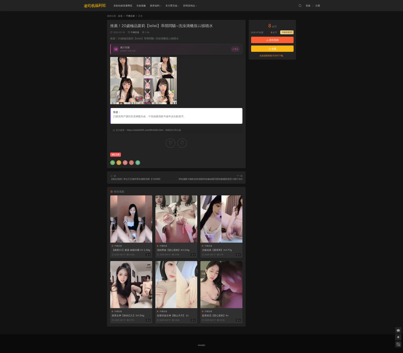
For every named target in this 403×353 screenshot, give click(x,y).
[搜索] (300, 5)
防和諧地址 (189, 5)
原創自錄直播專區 (123, 5)
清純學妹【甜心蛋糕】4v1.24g (173, 249)
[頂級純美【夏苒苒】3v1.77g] (221, 218)
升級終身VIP (287, 32)
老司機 (95, 5)
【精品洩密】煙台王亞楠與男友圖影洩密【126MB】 (135, 179)
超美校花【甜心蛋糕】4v (215, 315)
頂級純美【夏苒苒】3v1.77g (217, 249)
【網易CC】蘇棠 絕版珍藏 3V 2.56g (131, 249)
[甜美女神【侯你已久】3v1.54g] (131, 284)
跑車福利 (154, 5)
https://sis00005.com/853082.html (145, 130)
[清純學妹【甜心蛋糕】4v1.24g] (176, 218)
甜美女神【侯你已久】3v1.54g (128, 315)
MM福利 (201, 345)
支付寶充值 (171, 5)
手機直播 (135, 32)
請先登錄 (274, 39)
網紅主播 (115, 154)
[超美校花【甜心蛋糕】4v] (221, 284)
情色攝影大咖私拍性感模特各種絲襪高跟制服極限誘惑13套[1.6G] (210, 179)
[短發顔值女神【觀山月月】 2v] (176, 284)
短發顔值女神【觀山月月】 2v (173, 315)
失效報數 (141, 5)
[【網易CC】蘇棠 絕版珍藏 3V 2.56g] (131, 218)
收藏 (273, 48)
